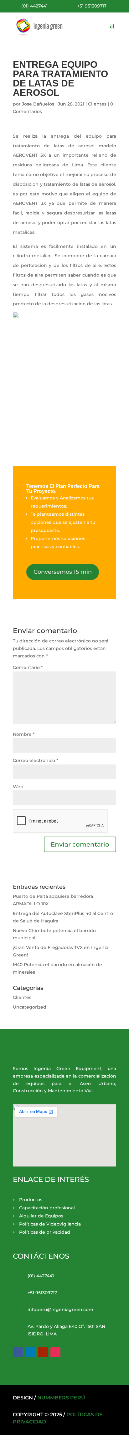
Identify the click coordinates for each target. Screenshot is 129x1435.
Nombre (24, 734)
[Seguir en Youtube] (43, 1352)
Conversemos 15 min (63, 571)
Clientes (97, 104)
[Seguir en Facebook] (18, 1352)
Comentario (28, 667)
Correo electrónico (35, 760)
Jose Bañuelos (38, 104)
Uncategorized (29, 1007)
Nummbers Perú (61, 1398)
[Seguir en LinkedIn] (30, 1352)
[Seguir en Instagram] (55, 1352)
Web (18, 786)
